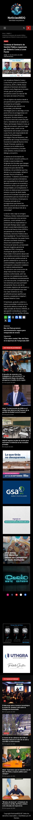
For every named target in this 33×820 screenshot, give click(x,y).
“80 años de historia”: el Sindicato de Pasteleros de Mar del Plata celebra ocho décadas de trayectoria (16, 789)
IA (4, 701)
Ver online (28, 28)
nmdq (5, 55)
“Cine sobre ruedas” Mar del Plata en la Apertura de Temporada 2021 (16, 338)
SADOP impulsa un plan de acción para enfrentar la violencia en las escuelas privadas (16, 427)
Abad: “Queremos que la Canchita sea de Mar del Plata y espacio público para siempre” (16, 757)
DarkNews (22, 816)
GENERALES (7, 765)
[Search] (24, 28)
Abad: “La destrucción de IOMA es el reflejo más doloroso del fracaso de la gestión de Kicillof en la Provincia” (16, 395)
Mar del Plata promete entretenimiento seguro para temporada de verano (15, 329)
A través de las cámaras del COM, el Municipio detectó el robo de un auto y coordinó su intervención (16, 724)
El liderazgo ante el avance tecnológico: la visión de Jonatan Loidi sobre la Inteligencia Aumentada (16, 692)
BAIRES (6, 41)
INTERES (6, 733)
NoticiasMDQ (16, 17)
